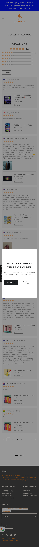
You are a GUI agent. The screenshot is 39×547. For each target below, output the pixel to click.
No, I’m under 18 (27, 282)
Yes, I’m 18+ (11, 283)
